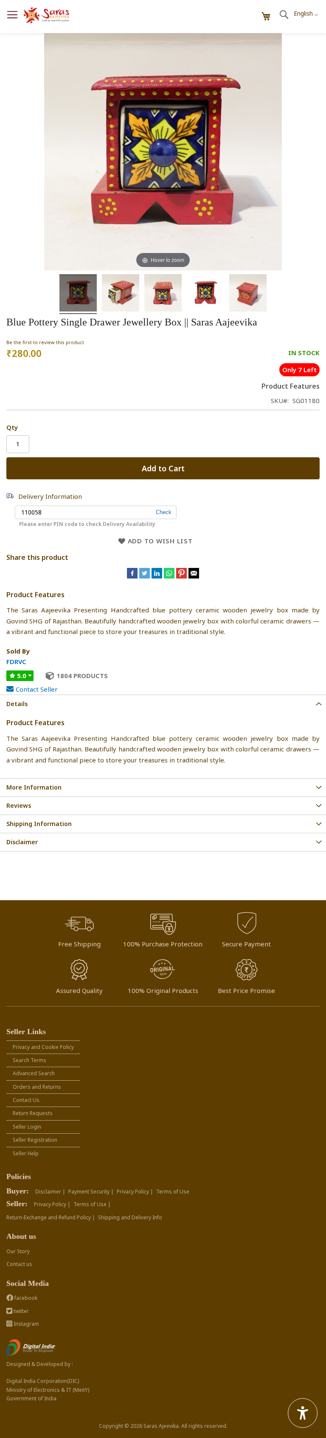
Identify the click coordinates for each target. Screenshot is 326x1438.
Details (17, 704)
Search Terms (29, 1060)
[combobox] (306, 11)
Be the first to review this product (45, 342)
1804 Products (82, 675)
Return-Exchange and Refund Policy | (50, 1217)
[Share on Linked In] (158, 576)
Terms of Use (172, 1191)
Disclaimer (22, 842)
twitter (20, 1311)
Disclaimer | (50, 1191)
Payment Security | (91, 1191)
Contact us (19, 1264)
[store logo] (46, 15)
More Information (34, 787)
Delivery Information (50, 496)
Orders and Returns (37, 1086)
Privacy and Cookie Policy (43, 1047)
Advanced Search (34, 1073)
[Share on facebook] (133, 576)
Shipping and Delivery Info (130, 1217)
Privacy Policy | (135, 1191)
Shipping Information (39, 824)
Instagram (25, 1323)
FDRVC (16, 661)
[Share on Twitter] (145, 576)
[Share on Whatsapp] (169, 576)
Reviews (18, 805)
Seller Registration (35, 1139)
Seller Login (27, 1126)
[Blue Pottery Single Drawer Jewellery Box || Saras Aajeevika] (78, 294)
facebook (25, 1298)
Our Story (18, 1251)
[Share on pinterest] (182, 576)
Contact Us (26, 1100)
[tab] (163, 704)
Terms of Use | (92, 1204)
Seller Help (26, 1153)
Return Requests (33, 1113)
